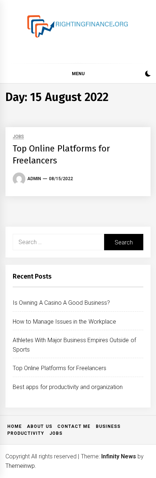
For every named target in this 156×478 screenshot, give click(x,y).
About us (39, 426)
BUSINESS (108, 426)
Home (14, 426)
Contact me (73, 426)
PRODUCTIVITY (25, 433)
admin (34, 178)
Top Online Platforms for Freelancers (59, 368)
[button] (148, 74)
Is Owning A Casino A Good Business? (61, 302)
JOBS (18, 136)
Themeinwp (20, 465)
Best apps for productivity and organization (68, 387)
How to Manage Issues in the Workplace (64, 321)
